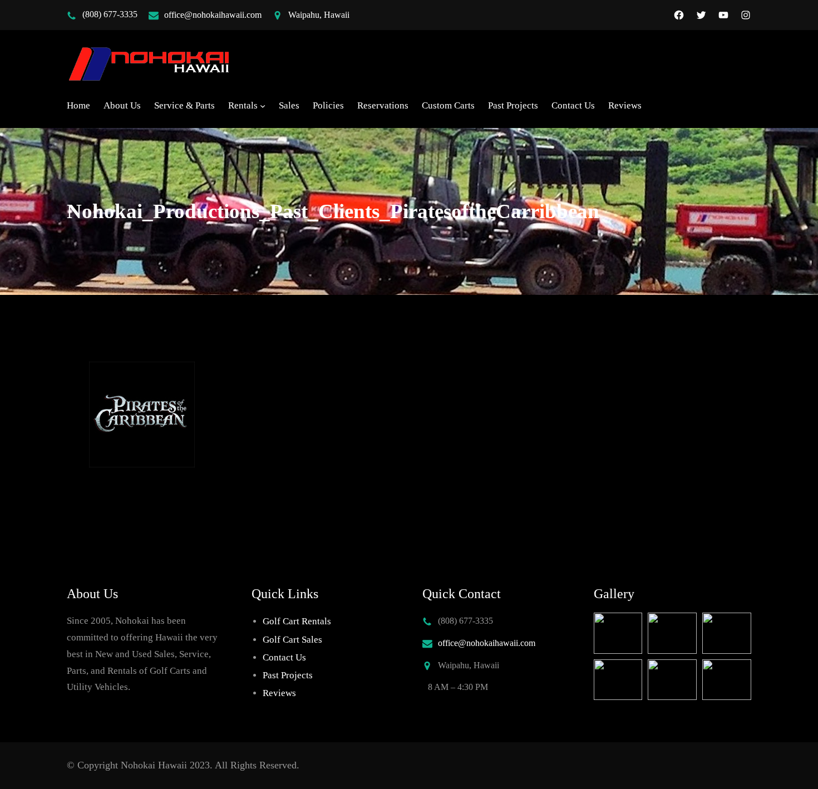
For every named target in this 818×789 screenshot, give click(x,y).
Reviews (279, 693)
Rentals (243, 105)
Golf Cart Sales (292, 639)
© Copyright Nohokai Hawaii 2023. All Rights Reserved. (183, 765)
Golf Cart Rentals (297, 621)
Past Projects (288, 675)
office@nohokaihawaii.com (213, 14)
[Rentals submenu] (262, 106)
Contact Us (284, 657)
